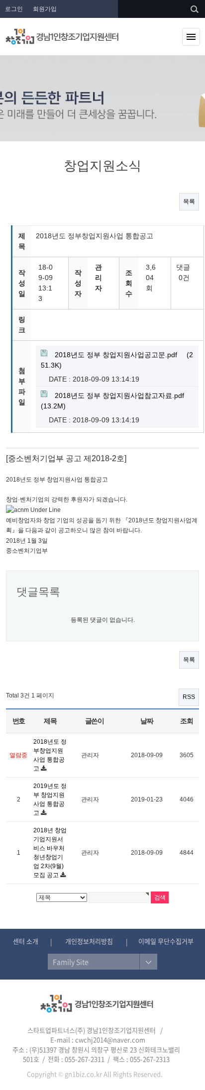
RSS (189, 697)
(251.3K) (117, 360)
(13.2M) (112, 401)
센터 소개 (25, 941)
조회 (186, 721)
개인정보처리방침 (89, 941)
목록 (189, 201)
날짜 (146, 721)
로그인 (14, 8)
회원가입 (45, 8)
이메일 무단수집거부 (166, 941)
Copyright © (45, 1074)
